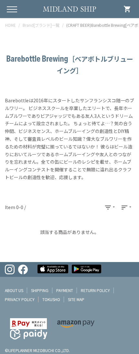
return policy (95, 290)
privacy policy (20, 299)
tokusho (51, 299)
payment (64, 290)
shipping (39, 290)
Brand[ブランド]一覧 (41, 25)
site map (76, 299)
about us (14, 290)
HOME (10, 25)
